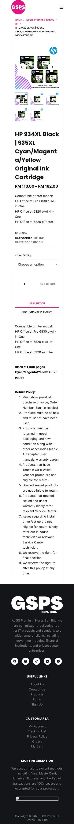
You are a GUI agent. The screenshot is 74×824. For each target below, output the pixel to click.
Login (37, 699)
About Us (37, 684)
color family (23, 255)
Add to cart (47, 284)
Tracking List (37, 731)
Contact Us (37, 689)
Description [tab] (37, 303)
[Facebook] (14, 661)
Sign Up (37, 704)
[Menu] (61, 7)
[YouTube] (47, 661)
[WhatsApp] (58, 661)
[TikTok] (36, 661)
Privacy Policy (37, 736)
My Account (37, 726)
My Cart (37, 746)
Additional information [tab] (37, 311)
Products (37, 694)
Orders (37, 741)
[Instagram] (25, 661)
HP (36, 238)
